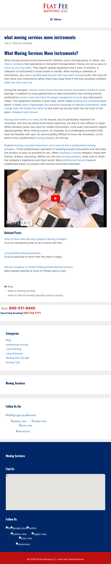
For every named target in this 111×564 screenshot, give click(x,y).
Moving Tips (13, 362)
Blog (10, 286)
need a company (14, 64)
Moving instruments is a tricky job (23, 119)
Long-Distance (14, 353)
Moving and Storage (17, 357)
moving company (45, 138)
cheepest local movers (25, 112)
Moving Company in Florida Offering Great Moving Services (38, 267)
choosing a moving (70, 152)
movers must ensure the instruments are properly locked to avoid (67, 89)
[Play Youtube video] (55, 198)
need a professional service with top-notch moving (53, 75)
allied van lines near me (18, 82)
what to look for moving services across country (35, 295)
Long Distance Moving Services (22, 253)
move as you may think (17, 67)
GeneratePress (76, 559)
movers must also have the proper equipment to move (50, 97)
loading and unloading (86, 101)
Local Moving (13, 349)
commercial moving (17, 344)
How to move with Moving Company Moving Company (35, 239)
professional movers (74, 160)
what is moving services (21, 290)
